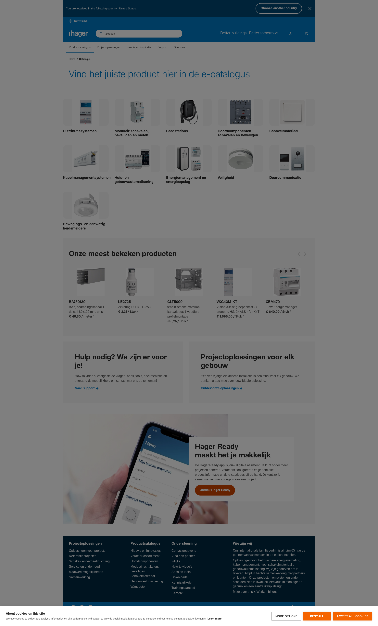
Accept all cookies (352, 616)
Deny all (317, 616)
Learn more (214, 619)
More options (286, 616)
